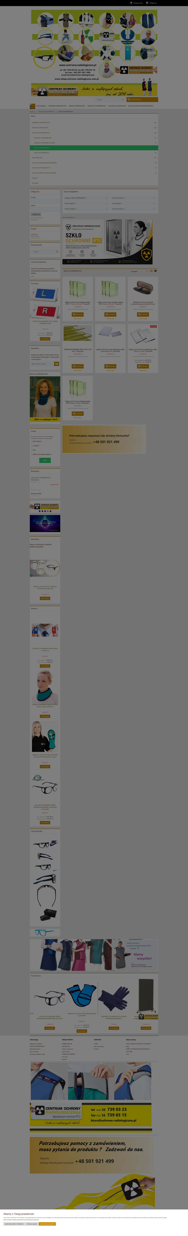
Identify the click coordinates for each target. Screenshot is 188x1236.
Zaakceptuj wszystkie (47, 1224)
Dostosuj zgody (32, 1224)
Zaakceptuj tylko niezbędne (14, 1224)
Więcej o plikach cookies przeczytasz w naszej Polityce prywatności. (21, 1219)
